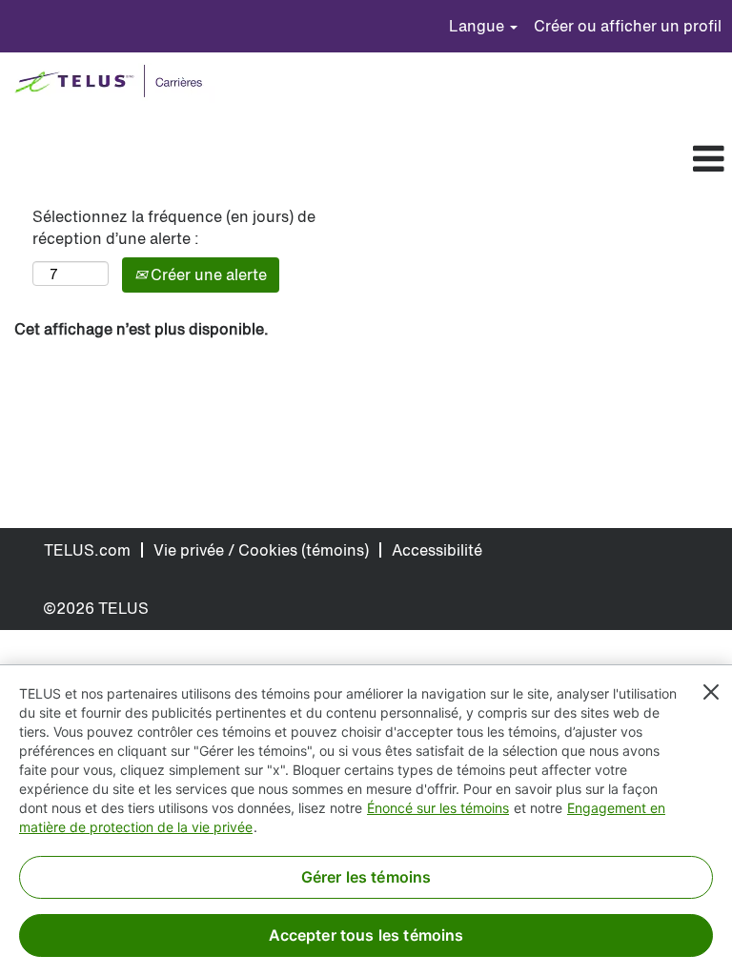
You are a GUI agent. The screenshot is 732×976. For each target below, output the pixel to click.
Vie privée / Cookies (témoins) (261, 550)
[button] (397, 160)
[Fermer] (711, 692)
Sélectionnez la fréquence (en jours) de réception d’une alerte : (173, 228)
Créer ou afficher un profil (628, 25)
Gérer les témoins (366, 876)
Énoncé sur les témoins (438, 808)
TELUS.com (87, 550)
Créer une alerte (207, 274)
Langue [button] (478, 25)
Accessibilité (437, 550)
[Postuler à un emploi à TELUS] (113, 83)
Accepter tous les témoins (366, 935)
